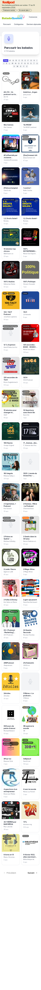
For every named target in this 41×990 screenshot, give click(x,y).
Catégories (18, 24)
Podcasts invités (9, 10)
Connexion (33, 17)
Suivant (31, 873)
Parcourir (7, 24)
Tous (5, 60)
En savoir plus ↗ (24, 10)
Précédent (11, 873)
